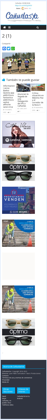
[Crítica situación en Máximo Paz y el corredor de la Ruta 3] (38, 85)
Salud (4, 396)
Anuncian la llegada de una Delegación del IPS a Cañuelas (23, 100)
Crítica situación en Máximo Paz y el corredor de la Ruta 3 (38, 99)
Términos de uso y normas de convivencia (17, 378)
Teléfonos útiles (7, 405)
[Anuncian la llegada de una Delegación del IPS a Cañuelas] (23, 85)
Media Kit (5, 382)
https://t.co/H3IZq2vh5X (23, 5)
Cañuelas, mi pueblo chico (6, 402)
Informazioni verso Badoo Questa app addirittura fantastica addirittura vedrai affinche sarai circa (9, 96)
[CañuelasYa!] (23, 13)
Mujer (4, 398)
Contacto (5, 376)
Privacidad (5, 380)
